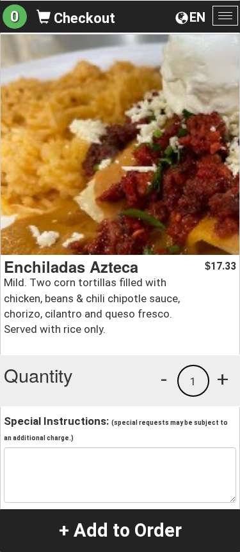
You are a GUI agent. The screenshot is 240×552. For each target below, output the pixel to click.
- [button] (164, 379)
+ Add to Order (120, 530)
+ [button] (222, 379)
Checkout (83, 18)
